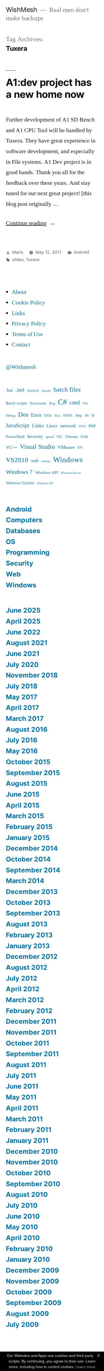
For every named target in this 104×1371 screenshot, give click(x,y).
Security (35, 436)
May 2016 (22, 751)
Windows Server (71, 473)
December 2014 (32, 848)
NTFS (82, 426)
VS (79, 447)
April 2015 (22, 805)
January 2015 (28, 838)
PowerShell (15, 436)
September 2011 (32, 1054)
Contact (21, 344)
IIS (87, 415)
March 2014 (25, 881)
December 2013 (32, 892)
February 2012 (29, 1011)
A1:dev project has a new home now (49, 88)
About (19, 292)
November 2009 (32, 1281)
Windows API (46, 472)
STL (60, 437)
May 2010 (22, 1227)
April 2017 (22, 708)
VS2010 (17, 460)
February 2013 (29, 935)
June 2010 (23, 1216)
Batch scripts (16, 403)
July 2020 (22, 664)
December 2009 (32, 1270)
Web (13, 574)
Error (36, 415)
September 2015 (33, 773)
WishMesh (21, 10)
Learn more (85, 1367)
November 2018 (32, 675)
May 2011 (21, 1097)
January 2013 (28, 946)
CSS (84, 403)
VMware (66, 447)
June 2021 (22, 654)
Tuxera (32, 259)
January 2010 (28, 1259)
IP (92, 415)
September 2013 (33, 913)
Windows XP (45, 483)
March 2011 (24, 1119)
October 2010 (28, 1173)
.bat (9, 390)
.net (19, 390)
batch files (67, 390)
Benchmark (38, 403)
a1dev (17, 259)
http (79, 415)
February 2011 (28, 1130)
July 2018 (21, 686)
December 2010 (32, 1151)
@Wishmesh (21, 367)
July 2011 (21, 1076)
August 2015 (26, 783)
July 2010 (22, 1205)
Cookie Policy (28, 302)
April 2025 (23, 621)
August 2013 (26, 924)
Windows (68, 460)
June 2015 (22, 794)
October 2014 (28, 859)
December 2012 (32, 956)
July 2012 (21, 978)
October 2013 (28, 902)
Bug (52, 403)
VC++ (11, 447)
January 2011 (27, 1140)
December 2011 (31, 1021)
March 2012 (25, 1000)
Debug (10, 415)
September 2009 (33, 1303)
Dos (23, 415)
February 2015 (29, 827)
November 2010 (32, 1162)
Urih (84, 436)
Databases (23, 531)
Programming (28, 552)
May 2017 (21, 697)
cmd (75, 402)
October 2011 (27, 1043)
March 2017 (25, 718)
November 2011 (31, 1032)
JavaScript (17, 425)
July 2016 (21, 740)
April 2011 (22, 1108)
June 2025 (23, 610)
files (57, 415)
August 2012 (26, 967)
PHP (92, 426)
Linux (52, 426)
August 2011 (26, 1065)
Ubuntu (71, 436)
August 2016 (26, 729)
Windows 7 (19, 472)
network (68, 426)
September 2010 (33, 1184)
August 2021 (26, 643)
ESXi (48, 415)
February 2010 (29, 1249)
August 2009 (27, 1314)
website (45, 461)
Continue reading (30, 223)
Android (81, 252)
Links (18, 313)
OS (10, 542)
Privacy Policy (29, 323)
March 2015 (25, 816)
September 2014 (33, 870)
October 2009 (29, 1292)
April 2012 (22, 989)
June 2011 (22, 1086)
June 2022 (23, 632)
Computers (24, 520)
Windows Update (20, 483)
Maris (17, 252)
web (35, 460)
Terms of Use (27, 334)
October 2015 (28, 762)
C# (62, 402)
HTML (68, 415)
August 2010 (27, 1194)
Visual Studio (37, 447)
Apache (46, 390)
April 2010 (23, 1238)
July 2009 (22, 1324)
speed (50, 437)
